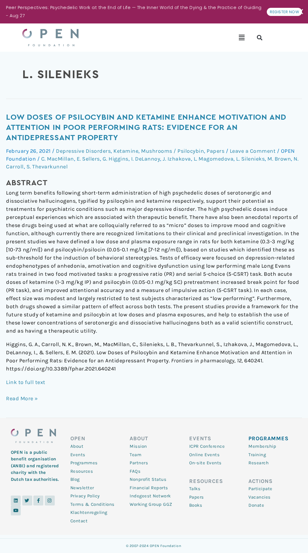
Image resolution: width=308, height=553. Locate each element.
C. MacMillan (57, 158)
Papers (215, 151)
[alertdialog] (154, 11)
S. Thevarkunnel (47, 166)
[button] (241, 37)
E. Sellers (88, 158)
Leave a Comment (253, 151)
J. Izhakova (177, 158)
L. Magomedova (214, 158)
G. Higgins (115, 158)
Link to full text (25, 382)
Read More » (22, 398)
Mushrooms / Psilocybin (172, 151)
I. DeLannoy (145, 158)
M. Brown (279, 158)
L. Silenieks (250, 158)
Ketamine (125, 151)
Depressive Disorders (83, 151)
